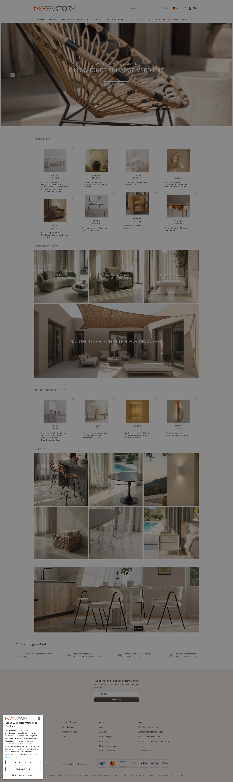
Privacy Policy (10, 757)
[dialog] (23, 747)
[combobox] (39, 718)
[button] (22, 775)
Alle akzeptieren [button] (23, 762)
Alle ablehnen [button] (23, 769)
